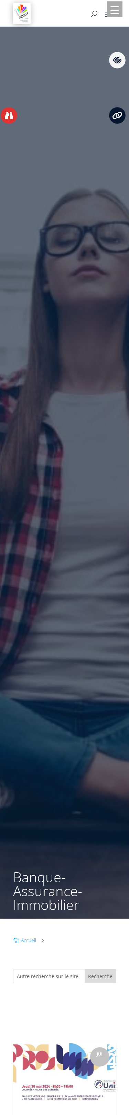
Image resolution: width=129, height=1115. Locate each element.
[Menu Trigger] (114, 9)
